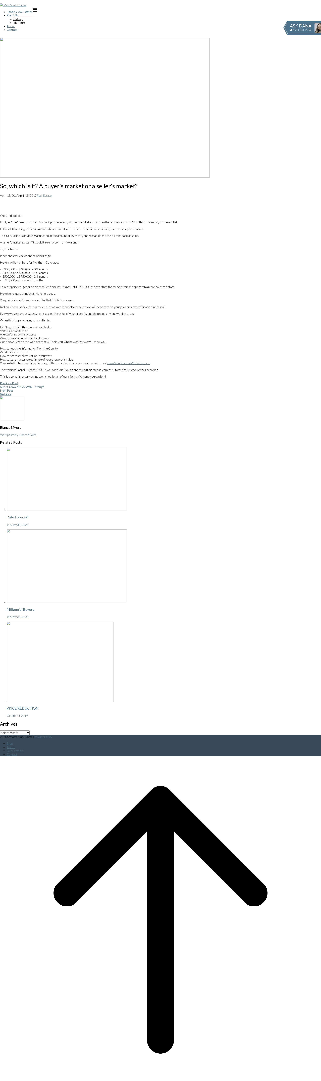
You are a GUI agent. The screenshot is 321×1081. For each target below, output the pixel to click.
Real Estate (44, 195)
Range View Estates (20, 12)
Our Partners (15, 751)
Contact (12, 29)
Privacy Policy (43, 737)
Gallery (18, 19)
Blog (10, 743)
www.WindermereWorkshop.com (128, 363)
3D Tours (19, 22)
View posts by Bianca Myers (18, 435)
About (11, 26)
